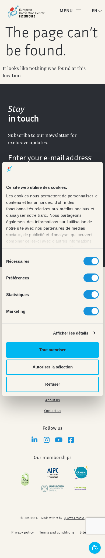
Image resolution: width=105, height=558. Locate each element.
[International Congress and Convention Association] (25, 479)
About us (52, 400)
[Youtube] (58, 439)
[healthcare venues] (80, 488)
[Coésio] (80, 473)
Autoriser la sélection (53, 367)
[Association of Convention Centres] (52, 473)
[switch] (91, 277)
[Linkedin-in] (34, 439)
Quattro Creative (74, 518)
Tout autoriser (52, 349)
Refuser (52, 384)
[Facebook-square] (70, 439)
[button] (98, 11)
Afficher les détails (71, 333)
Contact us (52, 411)
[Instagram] (46, 439)
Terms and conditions (56, 532)
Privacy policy (22, 532)
